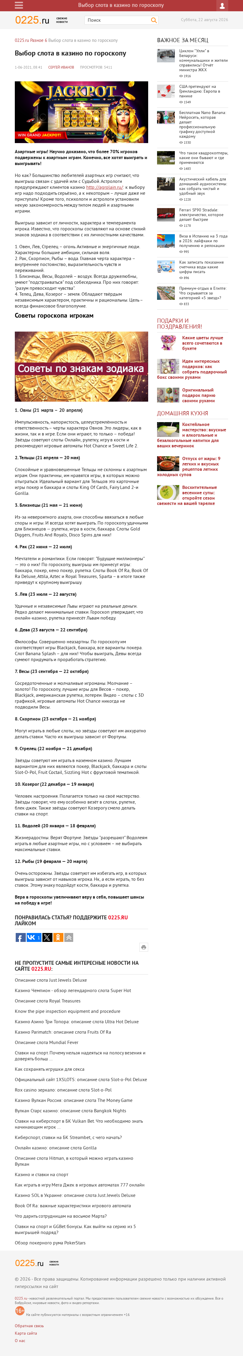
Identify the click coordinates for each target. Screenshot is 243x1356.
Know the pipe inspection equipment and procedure (67, 1012)
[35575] (168, 342)
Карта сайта (26, 1333)
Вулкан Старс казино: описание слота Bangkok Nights (70, 1111)
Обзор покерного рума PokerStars (50, 1243)
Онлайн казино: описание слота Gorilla (56, 1148)
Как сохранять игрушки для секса (49, 1070)
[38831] (168, 429)
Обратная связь (29, 1326)
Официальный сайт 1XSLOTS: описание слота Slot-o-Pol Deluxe (81, 1080)
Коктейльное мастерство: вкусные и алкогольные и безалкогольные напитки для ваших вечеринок (191, 435)
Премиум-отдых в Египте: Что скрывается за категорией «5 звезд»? (202, 293)
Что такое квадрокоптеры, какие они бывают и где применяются (203, 158)
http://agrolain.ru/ (104, 188)
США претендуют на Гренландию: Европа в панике (199, 91)
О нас (20, 1341)
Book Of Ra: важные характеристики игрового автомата (73, 1206)
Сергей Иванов (61, 68)
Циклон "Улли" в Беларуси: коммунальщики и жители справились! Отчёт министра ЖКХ (203, 61)
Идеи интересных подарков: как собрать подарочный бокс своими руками (192, 370)
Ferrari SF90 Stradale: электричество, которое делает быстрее (201, 215)
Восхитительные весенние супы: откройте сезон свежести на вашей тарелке (187, 496)
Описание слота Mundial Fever (46, 1043)
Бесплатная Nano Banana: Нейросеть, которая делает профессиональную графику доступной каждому (202, 124)
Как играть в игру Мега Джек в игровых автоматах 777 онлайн (80, 1185)
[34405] (168, 395)
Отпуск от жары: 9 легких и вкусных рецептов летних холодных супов (188, 467)
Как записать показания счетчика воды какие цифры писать (201, 267)
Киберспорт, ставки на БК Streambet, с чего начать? (68, 1138)
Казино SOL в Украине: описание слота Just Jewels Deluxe (75, 1196)
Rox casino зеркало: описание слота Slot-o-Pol (63, 1090)
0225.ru (21, 1299)
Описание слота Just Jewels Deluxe (51, 980)
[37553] (168, 463)
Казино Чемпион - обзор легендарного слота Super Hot (73, 991)
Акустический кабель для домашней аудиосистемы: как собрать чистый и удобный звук (203, 186)
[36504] (168, 492)
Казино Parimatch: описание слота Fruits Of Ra (63, 1032)
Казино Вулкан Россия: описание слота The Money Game (73, 1101)
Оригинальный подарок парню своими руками (198, 395)
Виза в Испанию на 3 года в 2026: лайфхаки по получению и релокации (203, 241)
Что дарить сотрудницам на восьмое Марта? (61, 1216)
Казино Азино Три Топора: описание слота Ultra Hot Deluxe (77, 1022)
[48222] (168, 366)
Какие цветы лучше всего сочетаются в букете (202, 343)
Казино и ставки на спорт (41, 1175)
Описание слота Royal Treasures (48, 1001)
